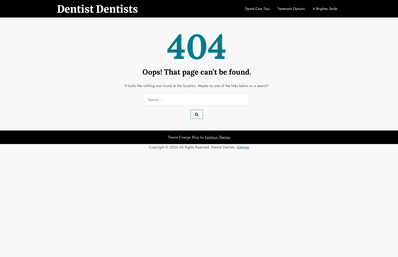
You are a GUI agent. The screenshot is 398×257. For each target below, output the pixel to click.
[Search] (196, 114)
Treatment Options (291, 8)
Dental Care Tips (257, 8)
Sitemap (243, 147)
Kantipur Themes (217, 137)
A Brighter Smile (325, 8)
